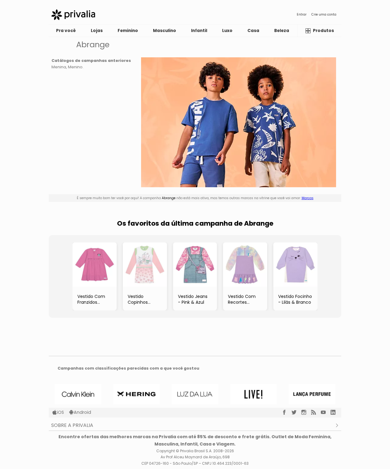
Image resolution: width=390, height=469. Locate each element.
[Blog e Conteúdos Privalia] (316, 412)
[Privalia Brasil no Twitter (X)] (296, 412)
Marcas (308, 198)
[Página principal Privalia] (73, 14)
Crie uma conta (323, 14)
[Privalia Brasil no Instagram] (306, 412)
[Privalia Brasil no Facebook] (287, 412)
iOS (60, 412)
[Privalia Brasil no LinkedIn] (335, 412)
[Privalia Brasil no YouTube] (326, 412)
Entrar (302, 14)
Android (82, 412)
